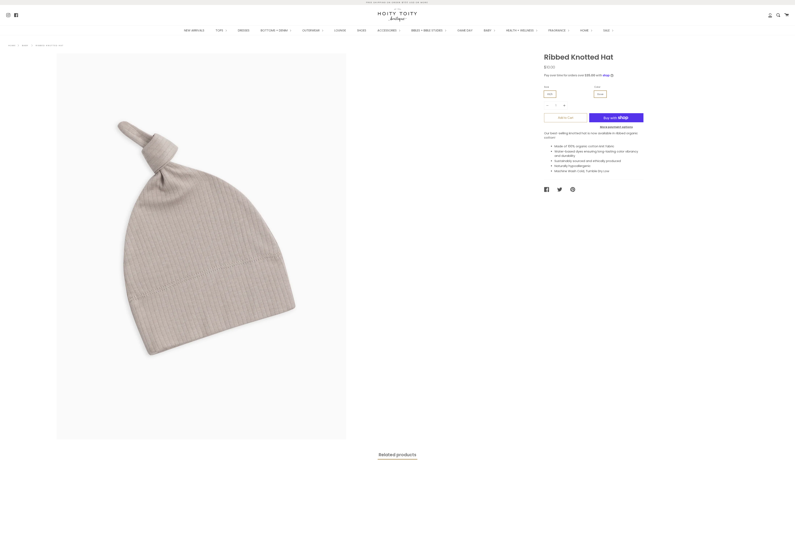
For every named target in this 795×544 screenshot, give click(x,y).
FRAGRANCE (557, 30)
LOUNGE (340, 30)
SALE (607, 30)
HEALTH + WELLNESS (520, 30)
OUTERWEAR (311, 30)
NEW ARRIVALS (194, 30)
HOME (584, 30)
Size (546, 87)
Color (597, 87)
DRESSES (243, 30)
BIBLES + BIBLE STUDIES (427, 30)
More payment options (616, 127)
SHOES (361, 30)
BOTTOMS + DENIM (274, 30)
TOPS (220, 30)
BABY (488, 30)
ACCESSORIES (387, 30)
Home (12, 45)
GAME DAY (465, 30)
